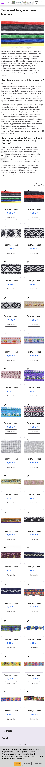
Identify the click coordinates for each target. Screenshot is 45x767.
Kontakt (5, 738)
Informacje (7, 731)
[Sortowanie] (41, 184)
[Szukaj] (7, 2)
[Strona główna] (22, 2)
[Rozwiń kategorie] (2, 2)
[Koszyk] (36, 2)
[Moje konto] (42, 2)
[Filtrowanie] (36, 184)
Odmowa (27, 764)
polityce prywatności (17, 758)
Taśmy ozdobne (11, 209)
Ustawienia (38, 764)
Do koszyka (11, 217)
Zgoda (17, 764)
